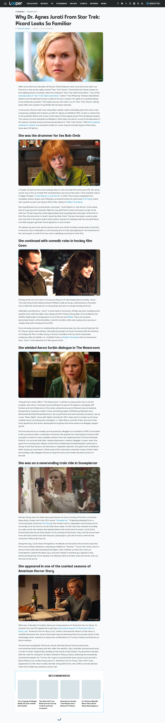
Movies (44, 3)
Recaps (73, 3)
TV (52, 3)
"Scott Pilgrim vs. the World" (47, 196)
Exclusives (32, 3)
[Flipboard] (134, 4)
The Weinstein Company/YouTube (88, 511)
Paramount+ (32, 11)
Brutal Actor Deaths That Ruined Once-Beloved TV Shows (68, 703)
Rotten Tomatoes (75, 202)
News (103, 3)
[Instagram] (130, 4)
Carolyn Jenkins (24, 29)
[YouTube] (122, 4)
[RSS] (142, 4)
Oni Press (87, 199)
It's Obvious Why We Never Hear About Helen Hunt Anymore (90, 703)
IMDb (69, 317)
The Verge (46, 523)
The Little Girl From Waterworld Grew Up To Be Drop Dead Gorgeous (47, 704)
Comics (83, 3)
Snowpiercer (62, 520)
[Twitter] (126, 4)
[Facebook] (118, 4)
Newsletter (155, 4)
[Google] (138, 4)
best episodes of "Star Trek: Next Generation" (39, 95)
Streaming (61, 3)
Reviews (94, 3)
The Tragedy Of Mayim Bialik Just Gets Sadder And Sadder (27, 703)
